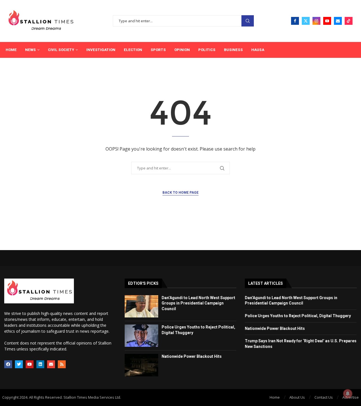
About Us (297, 397)
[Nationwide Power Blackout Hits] (141, 365)
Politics (206, 50)
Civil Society (61, 50)
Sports (158, 50)
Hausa (257, 50)
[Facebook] (295, 21)
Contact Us (323, 397)
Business (233, 50)
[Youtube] (327, 21)
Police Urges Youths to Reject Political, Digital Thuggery (298, 316)
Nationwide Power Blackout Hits (192, 356)
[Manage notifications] (347, 393)
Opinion (182, 50)
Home (11, 50)
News (30, 50)
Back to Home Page (180, 193)
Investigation (100, 50)
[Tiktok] (349, 21)
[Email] (338, 21)
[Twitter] (306, 21)
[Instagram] (316, 21)
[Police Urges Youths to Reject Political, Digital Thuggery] (141, 336)
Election (133, 50)
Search (247, 21)
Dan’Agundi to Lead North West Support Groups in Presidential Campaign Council (198, 303)
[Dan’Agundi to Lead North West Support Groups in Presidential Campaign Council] (141, 306)
